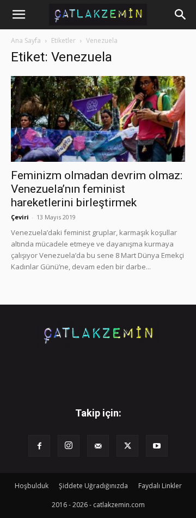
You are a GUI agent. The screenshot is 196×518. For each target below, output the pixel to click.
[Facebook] (39, 446)
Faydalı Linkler (160, 485)
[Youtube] (157, 446)
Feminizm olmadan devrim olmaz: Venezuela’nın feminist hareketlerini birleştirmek (96, 189)
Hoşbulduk (31, 485)
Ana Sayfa (26, 40)
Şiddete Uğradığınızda (93, 485)
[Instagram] (68, 446)
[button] (18, 14)
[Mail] (98, 446)
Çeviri (20, 217)
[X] (127, 446)
